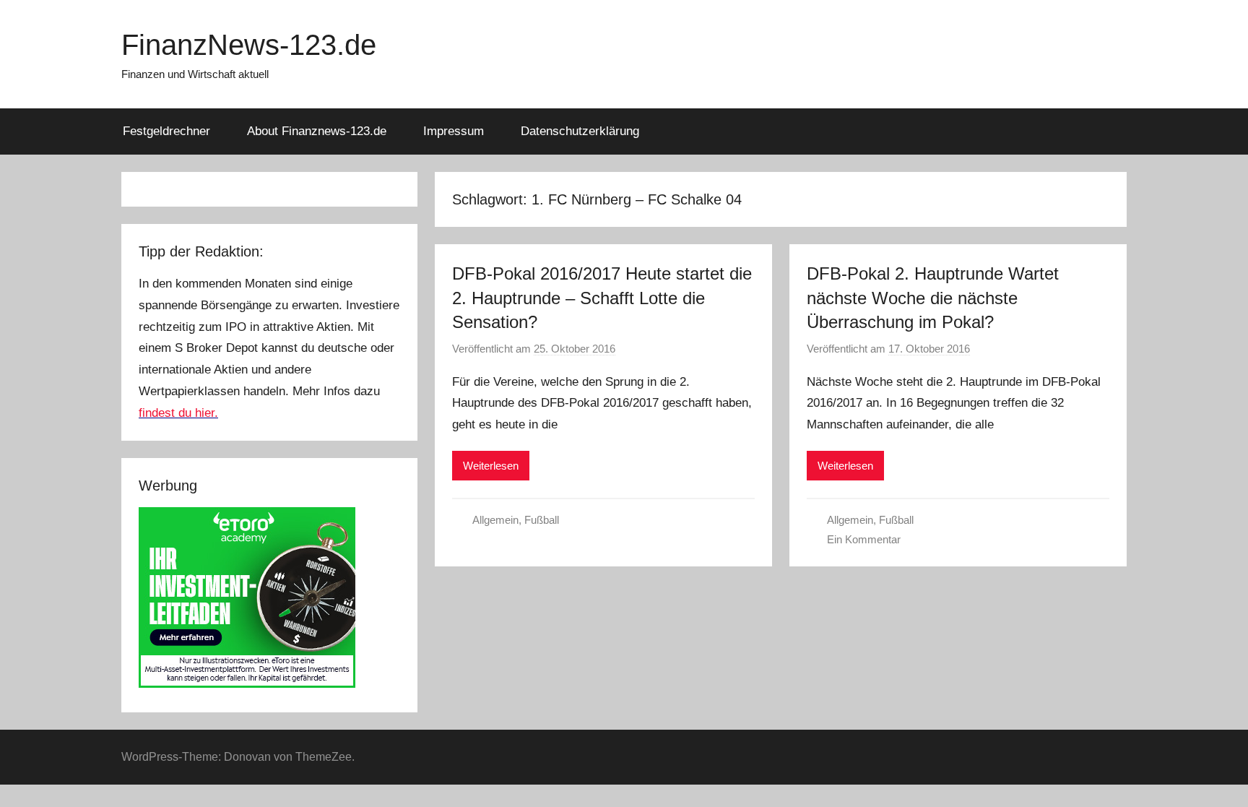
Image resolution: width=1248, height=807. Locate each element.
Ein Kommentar (864, 539)
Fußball (541, 520)
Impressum (453, 131)
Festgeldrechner (166, 131)
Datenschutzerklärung (580, 131)
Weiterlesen (491, 465)
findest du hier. (178, 413)
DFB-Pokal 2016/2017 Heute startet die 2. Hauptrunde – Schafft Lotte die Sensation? (602, 298)
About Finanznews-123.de (316, 131)
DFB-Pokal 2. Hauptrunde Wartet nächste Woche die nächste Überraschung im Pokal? (933, 298)
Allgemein (495, 520)
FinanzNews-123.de (248, 45)
